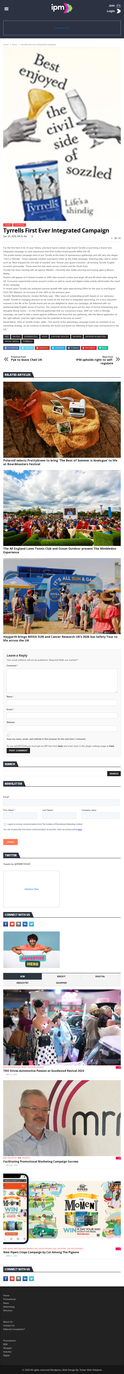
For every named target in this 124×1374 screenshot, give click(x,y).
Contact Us (9, 1325)
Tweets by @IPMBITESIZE (17, 864)
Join (112, 5)
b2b (22, 976)
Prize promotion (47, 1249)
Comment (12, 665)
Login (111, 11)
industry (22, 982)
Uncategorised (35, 1067)
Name (10, 696)
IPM (19, 1158)
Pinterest (90, 348)
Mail (104, 348)
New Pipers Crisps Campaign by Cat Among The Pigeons (41, 1252)
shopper (19, 225)
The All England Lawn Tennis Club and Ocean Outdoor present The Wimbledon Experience (59, 550)
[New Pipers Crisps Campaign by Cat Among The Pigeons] (62, 1209)
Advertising (9, 1306)
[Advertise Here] (31, 949)
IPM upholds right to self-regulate (94, 360)
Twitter (29, 348)
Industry (7, 1351)
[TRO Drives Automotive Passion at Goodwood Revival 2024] (62, 1027)
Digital (100, 976)
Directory (7, 1310)
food (44, 337)
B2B (5, 1344)
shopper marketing (95, 337)
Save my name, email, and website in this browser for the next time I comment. (46, 739)
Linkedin (59, 348)
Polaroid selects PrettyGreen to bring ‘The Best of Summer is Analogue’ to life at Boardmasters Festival (60, 462)
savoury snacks (60, 337)
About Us (8, 1322)
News (14, 45)
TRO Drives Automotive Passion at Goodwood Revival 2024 (43, 1071)
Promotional (9, 1299)
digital (16, 337)
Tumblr (75, 348)
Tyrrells (27, 341)
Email (10, 709)
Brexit (61, 976)
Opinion (26, 1158)
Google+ (43, 348)
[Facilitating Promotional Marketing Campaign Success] (62, 1118)
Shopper (7, 1348)
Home (6, 45)
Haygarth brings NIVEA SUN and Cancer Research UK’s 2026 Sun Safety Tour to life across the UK (60, 638)
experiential (31, 337)
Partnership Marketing (26, 1249)
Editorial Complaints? (14, 1329)
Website (11, 722)
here (60, 746)
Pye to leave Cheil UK (26, 359)
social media (12, 341)
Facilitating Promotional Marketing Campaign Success (40, 1161)
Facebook (13, 348)
